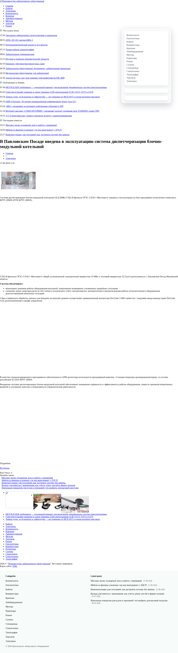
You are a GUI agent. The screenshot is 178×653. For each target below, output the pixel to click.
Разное (9, 26)
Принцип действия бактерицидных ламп (25, 64)
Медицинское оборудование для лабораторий (27, 73)
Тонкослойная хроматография (20, 49)
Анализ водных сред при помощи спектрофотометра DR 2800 (35, 78)
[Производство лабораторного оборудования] (22, 1)
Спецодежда (11, 554)
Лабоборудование (14, 18)
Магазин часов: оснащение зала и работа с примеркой (31, 125)
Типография (11, 559)
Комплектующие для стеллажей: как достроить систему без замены (37, 134)
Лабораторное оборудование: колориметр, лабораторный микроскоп (38, 68)
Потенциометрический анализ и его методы (27, 45)
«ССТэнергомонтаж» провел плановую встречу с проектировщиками (39, 116)
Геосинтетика (12, 544)
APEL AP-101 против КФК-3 (19, 40)
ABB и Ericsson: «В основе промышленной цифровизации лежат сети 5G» (40, 101)
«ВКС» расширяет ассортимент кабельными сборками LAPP (34, 106)
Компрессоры (12, 546)
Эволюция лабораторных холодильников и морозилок (31, 35)
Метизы (9, 21)
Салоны (9, 551)
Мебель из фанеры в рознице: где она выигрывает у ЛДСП (34, 130)
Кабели (9, 8)
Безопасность (12, 13)
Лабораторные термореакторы (20, 54)
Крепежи (10, 16)
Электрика (11, 11)
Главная (9, 6)
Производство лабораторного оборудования (29, 564)
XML (14, 566)
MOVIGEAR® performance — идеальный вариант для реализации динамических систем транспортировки (56, 87)
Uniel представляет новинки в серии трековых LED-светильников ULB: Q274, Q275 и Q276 (49, 92)
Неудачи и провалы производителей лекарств (27, 59)
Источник (4, 468)
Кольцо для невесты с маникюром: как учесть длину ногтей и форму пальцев (38, 485)
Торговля (10, 23)
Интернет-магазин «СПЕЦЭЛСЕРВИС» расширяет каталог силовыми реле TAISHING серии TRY (53, 111)
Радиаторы (11, 549)
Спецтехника (12, 556)
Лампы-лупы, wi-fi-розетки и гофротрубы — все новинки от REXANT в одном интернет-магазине (53, 97)
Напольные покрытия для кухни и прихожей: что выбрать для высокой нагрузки (40, 488)
